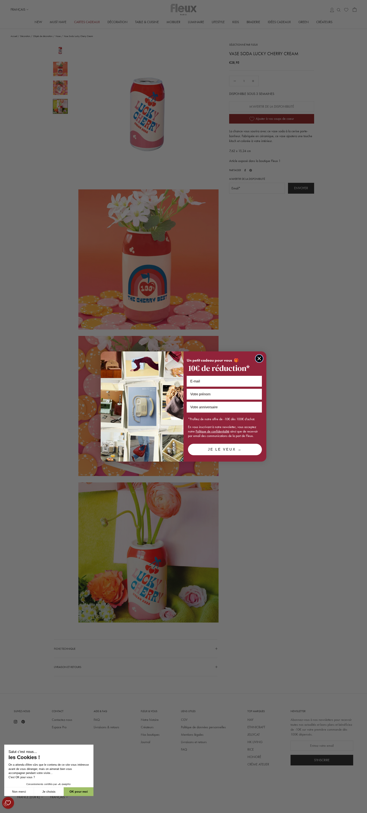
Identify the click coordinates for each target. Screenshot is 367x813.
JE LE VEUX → (225, 449)
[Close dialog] (259, 358)
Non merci (19, 791)
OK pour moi (78, 791)
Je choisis (48, 791)
